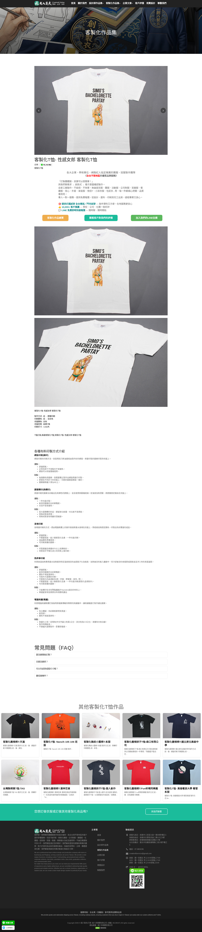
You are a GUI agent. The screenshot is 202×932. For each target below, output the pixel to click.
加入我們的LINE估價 (146, 218)
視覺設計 (101, 865)
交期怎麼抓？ (42, 662)
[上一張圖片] (38, 110)
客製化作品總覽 (55, 218)
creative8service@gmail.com (140, 853)
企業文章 (101, 855)
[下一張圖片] (163, 110)
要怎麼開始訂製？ (44, 655)
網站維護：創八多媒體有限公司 (101, 925)
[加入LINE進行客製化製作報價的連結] (8, 923)
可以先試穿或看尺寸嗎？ (47, 669)
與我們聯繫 (156, 811)
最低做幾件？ (42, 676)
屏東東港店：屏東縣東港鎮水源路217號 (144, 840)
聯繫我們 (101, 870)
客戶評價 (101, 860)
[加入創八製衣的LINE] (137, 881)
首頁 (99, 835)
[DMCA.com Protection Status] (101, 928)
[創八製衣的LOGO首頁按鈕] (50, 3)
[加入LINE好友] (137, 871)
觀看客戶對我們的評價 (101, 218)
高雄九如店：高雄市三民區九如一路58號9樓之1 (147, 835)
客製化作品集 (102, 850)
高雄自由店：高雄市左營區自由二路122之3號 (147, 837)
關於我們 (101, 840)
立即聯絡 (9, 928)
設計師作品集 (102, 845)
